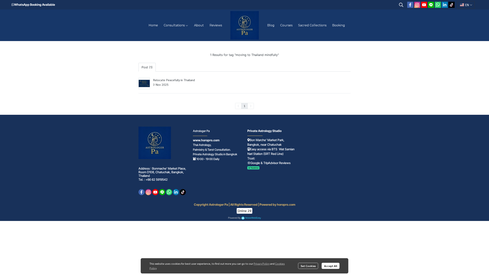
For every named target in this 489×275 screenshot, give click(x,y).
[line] (431, 5)
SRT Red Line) (273, 154)
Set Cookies (308, 266)
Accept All (330, 266)
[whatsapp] (438, 5)
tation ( (259, 154)
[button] (401, 5)
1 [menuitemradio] (244, 106)
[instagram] (417, 5)
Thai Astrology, (202, 145)
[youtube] (424, 5)
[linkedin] (445, 5)
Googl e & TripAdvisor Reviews (270, 163)
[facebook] (410, 5)
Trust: (251, 158)
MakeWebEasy (253, 218)
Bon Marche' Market (263, 140)
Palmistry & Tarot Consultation (211, 149)
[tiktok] (452, 5)
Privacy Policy (262, 263)
